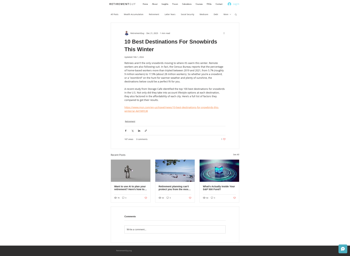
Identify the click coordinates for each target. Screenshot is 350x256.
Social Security (187, 14)
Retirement (154, 14)
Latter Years (170, 14)
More (226, 14)
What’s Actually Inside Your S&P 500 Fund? (219, 188)
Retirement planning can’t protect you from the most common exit (174, 188)
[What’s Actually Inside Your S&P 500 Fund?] (219, 171)
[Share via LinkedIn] (139, 130)
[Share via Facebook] (125, 130)
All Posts (114, 14)
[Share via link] (146, 130)
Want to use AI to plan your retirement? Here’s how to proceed (130, 188)
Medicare (204, 14)
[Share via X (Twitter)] (132, 130)
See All (236, 154)
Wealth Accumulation (133, 14)
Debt (216, 14)
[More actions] (224, 33)
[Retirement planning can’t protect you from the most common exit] (175, 171)
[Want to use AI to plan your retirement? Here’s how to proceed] (130, 171)
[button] (235, 14)
